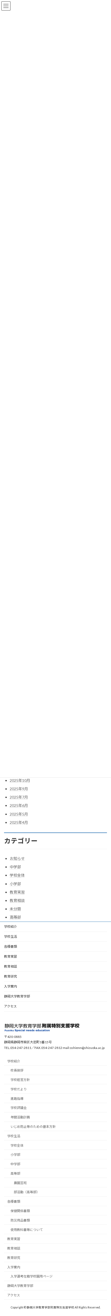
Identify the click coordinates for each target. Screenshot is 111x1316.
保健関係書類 (20, 1211)
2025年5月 (19, 814)
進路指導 (17, 1099)
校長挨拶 (17, 1071)
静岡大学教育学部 (17, 996)
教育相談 (17, 900)
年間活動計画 (20, 1117)
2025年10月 (20, 780)
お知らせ (17, 858)
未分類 (15, 908)
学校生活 (10, 936)
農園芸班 (20, 1183)
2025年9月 (19, 788)
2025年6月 (19, 805)
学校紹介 (10, 927)
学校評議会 (19, 1108)
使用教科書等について (27, 1230)
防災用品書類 (20, 1220)
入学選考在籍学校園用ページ (32, 1277)
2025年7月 (19, 797)
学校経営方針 (20, 1080)
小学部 (15, 883)
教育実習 (17, 892)
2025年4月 (19, 822)
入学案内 (10, 986)
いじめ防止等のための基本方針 (33, 1127)
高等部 (15, 917)
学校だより (19, 1089)
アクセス (10, 1006)
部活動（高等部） (27, 1192)
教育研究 (10, 976)
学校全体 (17, 875)
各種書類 (10, 946)
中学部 (15, 866)
